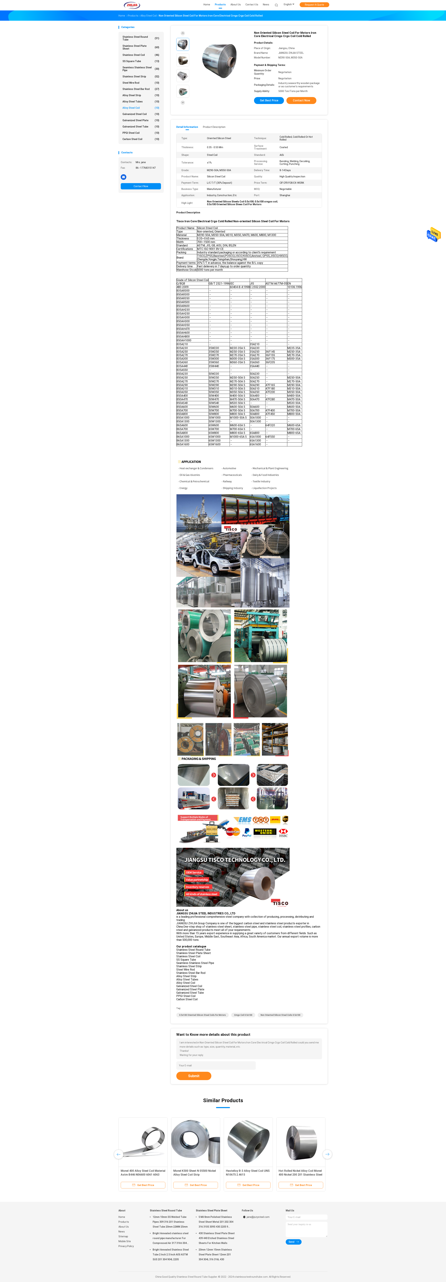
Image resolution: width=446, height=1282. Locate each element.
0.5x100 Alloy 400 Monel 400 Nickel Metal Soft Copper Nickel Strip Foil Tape (193, 1174)
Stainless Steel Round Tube (140, 38)
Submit (193, 1076)
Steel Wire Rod (140, 82)
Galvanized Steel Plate (140, 120)
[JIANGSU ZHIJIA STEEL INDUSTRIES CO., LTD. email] (123, 177)
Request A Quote (314, 4)
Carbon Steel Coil (140, 139)
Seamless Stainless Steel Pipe (140, 69)
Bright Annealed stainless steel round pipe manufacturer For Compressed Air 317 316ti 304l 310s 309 (171, 1238)
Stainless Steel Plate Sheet (140, 47)
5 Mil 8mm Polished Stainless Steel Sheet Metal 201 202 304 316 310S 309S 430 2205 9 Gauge (216, 1222)
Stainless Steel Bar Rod (140, 89)
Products (123, 1221)
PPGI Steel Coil (140, 132)
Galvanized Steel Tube (140, 126)
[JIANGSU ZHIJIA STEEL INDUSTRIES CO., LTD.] (132, 5)
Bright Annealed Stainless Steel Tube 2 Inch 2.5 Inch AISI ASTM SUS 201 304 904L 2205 (171, 1254)
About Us (123, 1226)
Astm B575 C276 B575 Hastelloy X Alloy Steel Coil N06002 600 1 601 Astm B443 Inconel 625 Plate (248, 1174)
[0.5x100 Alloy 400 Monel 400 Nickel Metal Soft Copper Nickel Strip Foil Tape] (195, 1141)
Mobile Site (124, 1241)
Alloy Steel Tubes (140, 101)
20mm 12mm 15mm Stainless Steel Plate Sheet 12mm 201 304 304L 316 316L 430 (215, 1254)
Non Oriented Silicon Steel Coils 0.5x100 (280, 1015)
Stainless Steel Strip (140, 76)
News (121, 1231)
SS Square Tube (140, 61)
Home (121, 1217)
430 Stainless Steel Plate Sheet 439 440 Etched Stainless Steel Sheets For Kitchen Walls (217, 1238)
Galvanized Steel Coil (140, 114)
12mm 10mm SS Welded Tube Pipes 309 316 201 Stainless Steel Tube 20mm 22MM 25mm (170, 1222)
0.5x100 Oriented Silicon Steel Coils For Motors (202, 1015)
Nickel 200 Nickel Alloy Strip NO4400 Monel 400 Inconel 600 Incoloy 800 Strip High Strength (141, 1174)
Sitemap (123, 1236)
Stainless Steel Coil (140, 55)
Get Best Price (269, 100)
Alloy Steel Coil (140, 107)
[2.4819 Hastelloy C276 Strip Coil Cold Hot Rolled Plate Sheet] (300, 1141)
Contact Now (141, 186)
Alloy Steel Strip (140, 95)
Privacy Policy (126, 1246)
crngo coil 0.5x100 (243, 1015)
